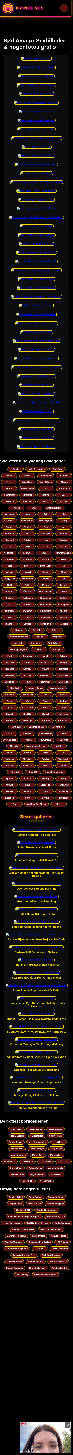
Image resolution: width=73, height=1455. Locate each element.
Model (9, 475)
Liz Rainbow (45, 1161)
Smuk (16, 469)
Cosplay (46, 579)
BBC (45, 501)
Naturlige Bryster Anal (51, 1229)
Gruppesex (45, 598)
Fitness (16, 508)
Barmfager (45, 566)
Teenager (63, 475)
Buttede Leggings (55, 1203)
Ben (46, 527)
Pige (45, 753)
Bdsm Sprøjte (35, 1197)
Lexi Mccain (27, 1161)
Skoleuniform (38, 1236)
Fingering (14, 746)
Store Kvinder (45, 591)
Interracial (9, 675)
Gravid (9, 785)
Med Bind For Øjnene (36, 804)
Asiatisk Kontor (59, 1268)
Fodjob (9, 733)
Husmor (9, 720)
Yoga (27, 546)
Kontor (45, 585)
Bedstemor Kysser (56, 1216)
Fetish (9, 591)
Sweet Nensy (55, 1136)
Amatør (63, 546)
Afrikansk (45, 720)
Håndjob (57, 649)
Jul (45, 695)
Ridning (27, 527)
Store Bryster (45, 521)
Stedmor (63, 701)
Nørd (39, 649)
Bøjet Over (27, 482)
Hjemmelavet (45, 733)
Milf (46, 488)
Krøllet (27, 778)
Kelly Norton (56, 1149)
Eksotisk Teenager (13, 1242)
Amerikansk (27, 579)
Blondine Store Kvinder (45, 1274)
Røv (28, 533)
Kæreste (9, 695)
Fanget (27, 675)
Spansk (9, 778)
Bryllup (45, 798)
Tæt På (45, 495)
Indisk (58, 746)
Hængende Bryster (18, 637)
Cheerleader (64, 759)
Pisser (45, 572)
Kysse (40, 637)
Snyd (27, 785)
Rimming (45, 682)
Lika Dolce (16, 1129)
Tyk (45, 514)
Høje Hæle (18, 643)
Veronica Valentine (37, 1142)
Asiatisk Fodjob (58, 1236)
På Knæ (40, 1249)
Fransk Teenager (60, 1249)
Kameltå (27, 669)
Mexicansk (45, 675)
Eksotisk (9, 798)
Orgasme (57, 637)
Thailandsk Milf (23, 1210)
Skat (45, 546)
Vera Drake (45, 1181)
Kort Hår (27, 714)
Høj (63, 566)
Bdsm (9, 701)
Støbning (9, 759)
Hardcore (63, 624)
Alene (63, 559)
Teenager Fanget (56, 1197)
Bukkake (27, 765)
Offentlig (27, 559)
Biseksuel (45, 785)
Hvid (9, 585)
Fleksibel (27, 501)
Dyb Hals (63, 675)
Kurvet (63, 501)
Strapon (27, 624)
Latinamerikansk (35, 688)
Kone (63, 527)
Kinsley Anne (17, 1149)
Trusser (27, 604)
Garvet (45, 714)
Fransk (28, 740)
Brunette (9, 611)
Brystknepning (63, 553)
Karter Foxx (38, 1155)
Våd (27, 701)
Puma (27, 475)
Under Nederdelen (36, 469)
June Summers (18, 1155)
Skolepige (9, 682)
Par (9, 604)
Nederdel (8, 553)
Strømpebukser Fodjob (40, 1242)
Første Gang (27, 695)
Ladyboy (9, 559)
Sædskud (45, 662)
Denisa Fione (16, 1168)
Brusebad (9, 669)
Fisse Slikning (45, 482)
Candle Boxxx (15, 1142)
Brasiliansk (27, 707)
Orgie (45, 701)
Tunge (63, 707)
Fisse (9, 566)
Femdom (9, 533)
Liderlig (45, 765)
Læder (27, 662)
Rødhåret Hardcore (51, 1255)
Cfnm (27, 617)
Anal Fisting (22, 1274)
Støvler (9, 765)
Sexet (44, 553)
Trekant (9, 598)
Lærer (28, 514)
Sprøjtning (45, 617)
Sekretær (63, 682)
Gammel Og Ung (36, 727)
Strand (9, 714)
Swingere (27, 611)
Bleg (63, 778)
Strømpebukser (56, 688)
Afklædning (45, 611)
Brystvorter (27, 521)
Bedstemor (9, 495)
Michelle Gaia (17, 1174)
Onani (9, 617)
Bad (14, 804)
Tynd (8, 482)
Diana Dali (56, 1174)
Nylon (45, 540)
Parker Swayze (37, 1149)
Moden (64, 482)
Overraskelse (9, 740)
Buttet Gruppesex (58, 1261)
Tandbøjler (64, 785)
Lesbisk (27, 572)
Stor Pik (36, 630)
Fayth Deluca (36, 1136)
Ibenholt (63, 533)
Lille (64, 514)
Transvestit (64, 488)
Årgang (45, 669)
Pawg (64, 521)
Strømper (27, 495)
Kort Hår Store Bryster (37, 1223)
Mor (63, 495)
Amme (45, 559)
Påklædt (27, 591)
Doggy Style (9, 579)
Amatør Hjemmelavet (46, 1210)
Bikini (64, 591)
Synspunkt (45, 624)
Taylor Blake (28, 1181)
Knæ (58, 804)
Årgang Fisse (15, 1203)
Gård (27, 798)
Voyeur (27, 791)
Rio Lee (63, 1161)
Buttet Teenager (62, 1223)
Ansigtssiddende (54, 508)
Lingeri (27, 566)
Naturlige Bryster (18, 649)
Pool (63, 765)
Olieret (64, 733)
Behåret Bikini (16, 1197)
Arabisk (9, 791)
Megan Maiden (37, 1174)
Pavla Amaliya (55, 1129)
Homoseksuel (27, 488)
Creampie (9, 521)
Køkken (9, 572)
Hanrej (45, 778)
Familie (63, 617)
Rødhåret (57, 469)
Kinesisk (15, 772)
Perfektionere (54, 643)
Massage (27, 720)
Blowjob (63, 662)
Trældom (9, 501)
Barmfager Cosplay (16, 1236)
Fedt (9, 656)
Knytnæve (46, 740)
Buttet (9, 488)
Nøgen (18, 630)
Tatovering (56, 727)
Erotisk (45, 759)
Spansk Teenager (14, 1268)
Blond (63, 572)
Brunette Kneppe (37, 1268)
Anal (45, 656)
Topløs (27, 682)
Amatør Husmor (35, 1261)
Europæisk (63, 720)
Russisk (64, 585)
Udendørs (9, 662)
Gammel (9, 540)
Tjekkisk (9, 753)
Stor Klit (33, 772)
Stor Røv (45, 533)
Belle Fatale (9, 1161)
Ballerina (63, 798)
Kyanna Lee (56, 1155)
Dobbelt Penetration (54, 772)
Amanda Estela (55, 1168)
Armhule (16, 727)
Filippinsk (63, 540)
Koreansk (36, 643)
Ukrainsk (14, 688)
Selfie (45, 707)
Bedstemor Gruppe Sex (16, 1249)
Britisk (63, 695)
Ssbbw (26, 553)
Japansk (64, 740)
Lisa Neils (58, 1142)
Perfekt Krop (34, 1203)
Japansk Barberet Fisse (22, 1229)
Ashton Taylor (35, 1168)
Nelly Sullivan (17, 1136)
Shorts (27, 753)
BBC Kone (63, 1242)
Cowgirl (9, 527)
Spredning (27, 656)
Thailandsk (27, 598)
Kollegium (63, 714)
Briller (28, 585)
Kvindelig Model (14, 1261)
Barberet (63, 669)
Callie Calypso (35, 1129)
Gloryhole (27, 759)
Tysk (9, 707)
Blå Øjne (9, 624)
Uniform (27, 733)
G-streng (9, 514)
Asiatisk (28, 540)
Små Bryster (45, 475)
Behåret (63, 656)
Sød (63, 579)
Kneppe (63, 611)
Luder (63, 753)
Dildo (54, 630)
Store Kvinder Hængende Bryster (24, 1216)
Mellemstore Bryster (36, 746)
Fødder (63, 598)
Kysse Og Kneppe (11, 1223)
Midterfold (63, 791)
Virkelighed (63, 604)
